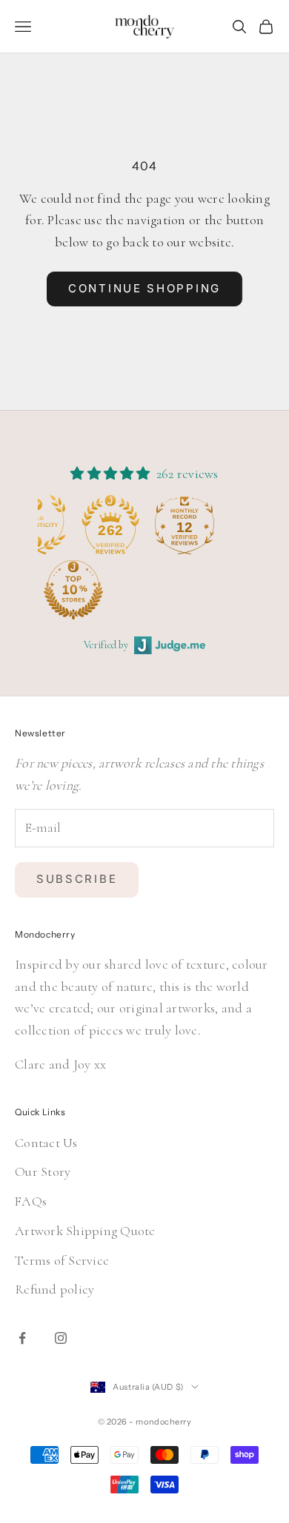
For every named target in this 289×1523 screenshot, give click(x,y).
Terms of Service (62, 1260)
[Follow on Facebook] (22, 1338)
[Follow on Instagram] (60, 1338)
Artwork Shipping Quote (85, 1231)
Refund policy (54, 1289)
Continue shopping (144, 288)
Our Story (42, 1171)
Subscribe (76, 879)
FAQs (31, 1201)
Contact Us (46, 1142)
